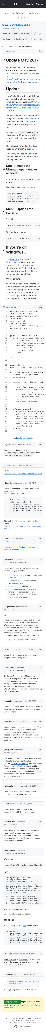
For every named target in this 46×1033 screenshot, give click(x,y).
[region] (23, 179)
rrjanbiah (8, 954)
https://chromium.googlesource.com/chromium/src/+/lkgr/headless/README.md (23, 108)
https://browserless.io (19, 763)
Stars (38, 39)
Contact (19, 1021)
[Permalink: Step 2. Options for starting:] (4, 210)
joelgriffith (9, 750)
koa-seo (10, 586)
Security (22, 1018)
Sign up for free (12, 1002)
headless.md (23, 25)
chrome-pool (12, 589)
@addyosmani (10, 959)
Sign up (39, 4)
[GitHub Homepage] (15, 1026)
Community (37, 1018)
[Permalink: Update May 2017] (4, 60)
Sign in (29, 4)
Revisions (21, 39)
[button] (35, 33)
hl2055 (8, 649)
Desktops (14, 259)
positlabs (8, 701)
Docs (12, 1021)
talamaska (9, 786)
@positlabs (9, 727)
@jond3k (16, 990)
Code (8, 39)
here (24, 925)
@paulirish (23, 959)
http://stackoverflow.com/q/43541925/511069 (23, 473)
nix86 (7, 804)
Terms (7, 1018)
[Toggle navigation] (3, 4)
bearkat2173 (10, 822)
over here (31, 149)
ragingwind (9, 538)
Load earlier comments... (23, 438)
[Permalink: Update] (4, 89)
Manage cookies (29, 1021)
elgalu (7, 444)
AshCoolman (10, 850)
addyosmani (8, 25)
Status (28, 1018)
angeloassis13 (11, 607)
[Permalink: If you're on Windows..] (4, 249)
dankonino (9, 721)
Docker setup (32, 118)
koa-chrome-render (15, 581)
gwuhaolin (9, 559)
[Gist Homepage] (15, 4)
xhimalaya (9, 974)
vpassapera (9, 667)
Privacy (14, 1018)
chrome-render (13, 575)
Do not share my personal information (23, 1023)
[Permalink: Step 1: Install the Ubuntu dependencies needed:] (4, 169)
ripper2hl (8, 483)
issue (36, 735)
